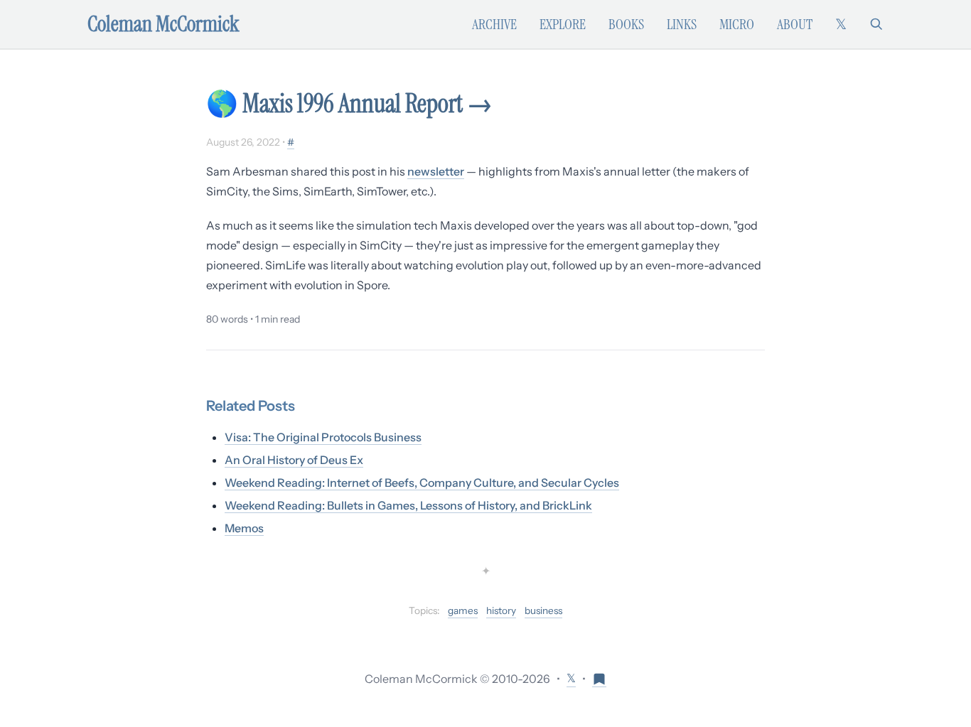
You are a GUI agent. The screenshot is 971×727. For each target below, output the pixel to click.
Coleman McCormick (163, 24)
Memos (244, 528)
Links (682, 24)
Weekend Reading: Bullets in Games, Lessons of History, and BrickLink (408, 505)
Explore (563, 24)
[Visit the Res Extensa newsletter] (599, 678)
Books (626, 24)
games (463, 610)
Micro (736, 24)
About (794, 24)
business (543, 610)
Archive (494, 24)
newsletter (435, 171)
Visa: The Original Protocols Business (323, 437)
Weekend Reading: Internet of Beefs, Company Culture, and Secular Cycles (422, 482)
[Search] (876, 24)
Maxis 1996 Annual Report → (367, 103)
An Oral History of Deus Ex (294, 460)
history (501, 610)
